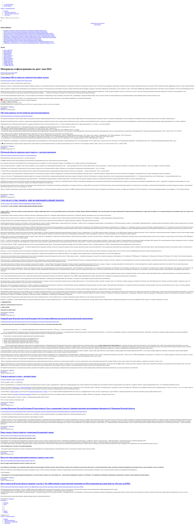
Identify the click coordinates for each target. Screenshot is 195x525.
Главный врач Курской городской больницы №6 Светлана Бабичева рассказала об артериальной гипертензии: (47, 318)
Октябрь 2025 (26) (8, 64)
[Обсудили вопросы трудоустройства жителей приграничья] (16, 116)
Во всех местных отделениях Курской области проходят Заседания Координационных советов (28, 33)
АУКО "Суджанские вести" (8, 8)
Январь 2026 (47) (8, 59)
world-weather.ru (97, 24)
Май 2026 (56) (7, 54)
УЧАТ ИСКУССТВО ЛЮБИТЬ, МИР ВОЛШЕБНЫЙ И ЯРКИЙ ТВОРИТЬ (32, 200)
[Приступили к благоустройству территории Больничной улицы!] (18, 435)
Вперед (5, 511)
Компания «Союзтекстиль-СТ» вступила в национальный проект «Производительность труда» (28, 41)
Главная (6, 11)
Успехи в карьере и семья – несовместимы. (18, 376)
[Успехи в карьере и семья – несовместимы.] (12, 379)
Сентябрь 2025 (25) (9, 65)
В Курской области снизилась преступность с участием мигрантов (28, 152)
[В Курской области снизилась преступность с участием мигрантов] (18, 155)
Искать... (3, 17)
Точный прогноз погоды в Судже (98, 23)
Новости (12, 106)
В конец (6, 512)
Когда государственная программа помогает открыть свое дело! (27, 457)
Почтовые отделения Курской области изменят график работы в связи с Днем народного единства (29, 36)
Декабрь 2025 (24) (8, 61)
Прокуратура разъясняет (12, 13)
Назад (5, 504)
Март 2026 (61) (7, 57)
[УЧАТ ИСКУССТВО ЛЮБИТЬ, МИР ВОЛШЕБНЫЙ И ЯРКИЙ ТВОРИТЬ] (21, 203)
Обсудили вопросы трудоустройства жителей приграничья (25, 113)
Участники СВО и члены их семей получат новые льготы (25, 77)
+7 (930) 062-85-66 (8, 4)
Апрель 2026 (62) (8, 55)
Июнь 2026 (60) (8, 53)
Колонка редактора (10, 12)
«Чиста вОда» (16, 387)
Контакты (7, 15)
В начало (6, 502)
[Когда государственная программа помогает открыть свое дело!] (18, 460)
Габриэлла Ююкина (25, 387)
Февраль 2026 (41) (8, 58)
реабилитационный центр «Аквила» (38, 391)
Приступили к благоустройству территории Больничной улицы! (27, 432)
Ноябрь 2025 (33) (8, 62)
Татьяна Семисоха (15, 391)
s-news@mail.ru (8, 5)
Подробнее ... (4, 108)
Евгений (16, 394)
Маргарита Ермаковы (25, 394)
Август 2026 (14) (8, 50)
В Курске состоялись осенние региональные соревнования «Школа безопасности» (25, 30)
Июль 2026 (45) (8, 51)
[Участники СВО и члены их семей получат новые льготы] (16, 80)
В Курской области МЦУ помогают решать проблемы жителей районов (22, 38)
